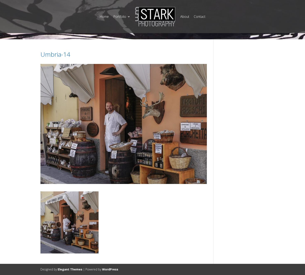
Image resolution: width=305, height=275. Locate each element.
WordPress (110, 269)
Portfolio (119, 16)
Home (104, 16)
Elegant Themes (70, 269)
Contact (199, 16)
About (184, 16)
